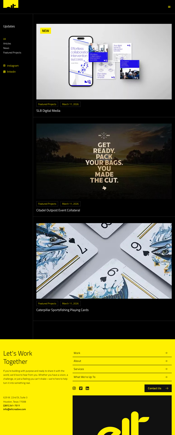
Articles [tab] (7, 43)
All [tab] (4, 39)
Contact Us (154, 388)
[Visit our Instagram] (74, 388)
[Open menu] (169, 6)
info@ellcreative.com (14, 409)
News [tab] (6, 48)
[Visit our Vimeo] (80, 388)
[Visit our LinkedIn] (87, 388)
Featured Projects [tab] (12, 53)
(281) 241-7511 (11, 405)
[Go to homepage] (10, 4)
